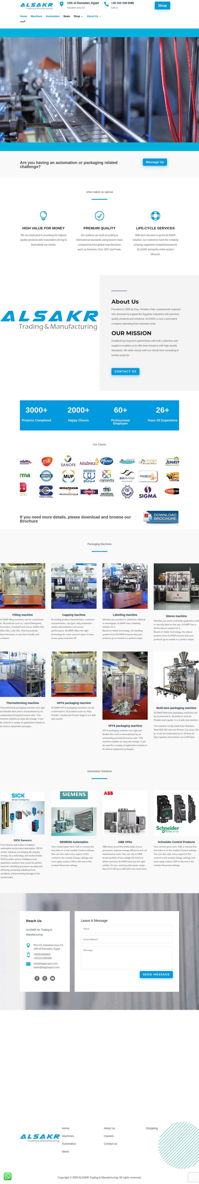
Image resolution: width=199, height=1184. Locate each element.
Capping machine (74, 614)
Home (23, 16)
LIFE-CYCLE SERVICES (155, 228)
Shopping (152, 1128)
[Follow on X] (44, 978)
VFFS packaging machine (125, 725)
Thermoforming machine (22, 703)
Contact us (110, 1143)
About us (109, 1128)
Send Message (156, 974)
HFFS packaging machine (74, 703)
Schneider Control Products (176, 842)
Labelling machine (125, 614)
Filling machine (22, 614)
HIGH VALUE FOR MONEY (43, 228)
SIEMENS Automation (74, 842)
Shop (77, 16)
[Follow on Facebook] (37, 978)
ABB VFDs (125, 842)
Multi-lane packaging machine (176, 708)
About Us (92, 16)
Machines (36, 16)
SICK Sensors (23, 840)
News (66, 16)
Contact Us (125, 371)
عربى (23, 21)
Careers (109, 1136)
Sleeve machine (176, 616)
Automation (53, 16)
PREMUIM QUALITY (99, 228)
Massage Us (155, 162)
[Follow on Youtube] (52, 978)
